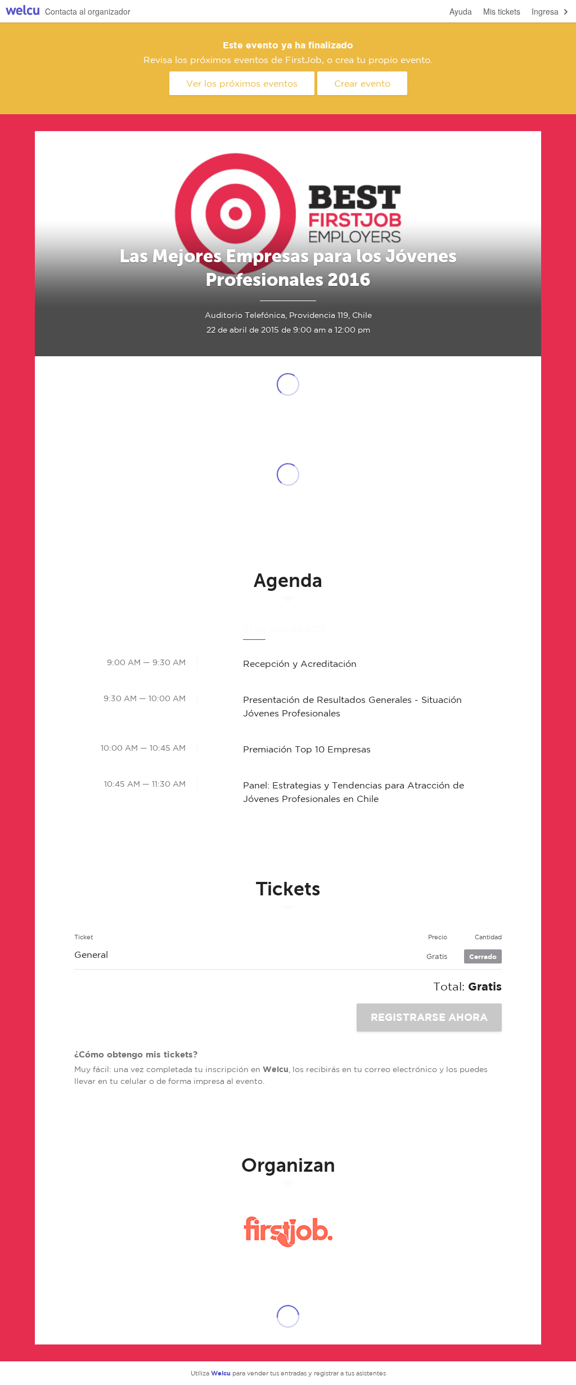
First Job (288, 1232)
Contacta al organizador (87, 11)
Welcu (22, 11)
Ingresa (545, 11)
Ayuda (460, 11)
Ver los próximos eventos (242, 83)
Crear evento (362, 83)
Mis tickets (501, 11)
